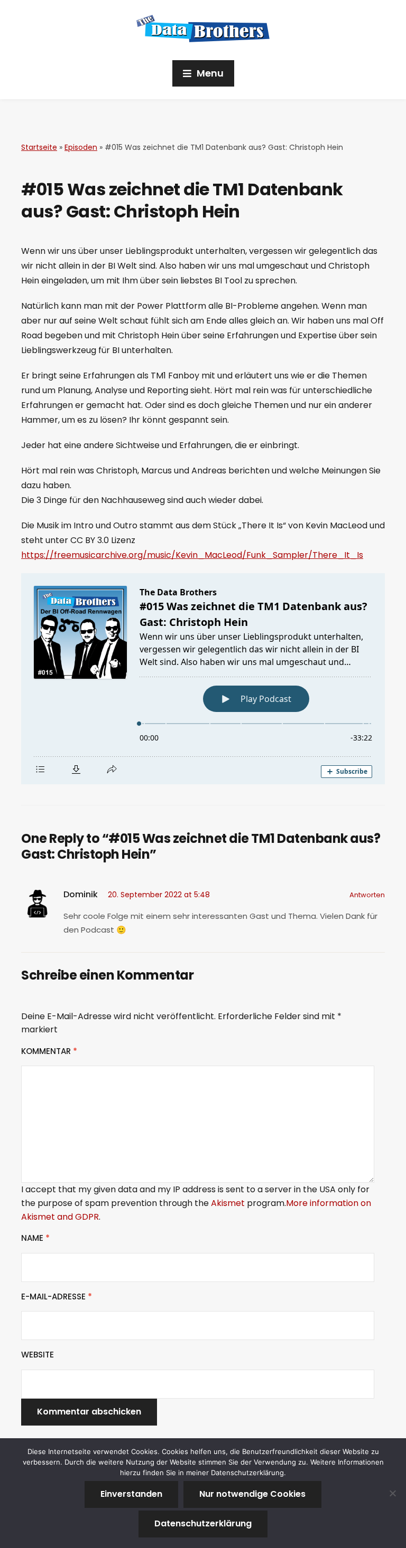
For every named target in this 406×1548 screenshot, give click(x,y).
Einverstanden (131, 1494)
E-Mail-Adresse (56, 1296)
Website (37, 1354)
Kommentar (49, 1051)
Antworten (367, 895)
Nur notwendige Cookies (252, 1494)
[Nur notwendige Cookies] (392, 1493)
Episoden (80, 147)
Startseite (39, 147)
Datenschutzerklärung (203, 1523)
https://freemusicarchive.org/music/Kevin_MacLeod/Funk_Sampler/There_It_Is (192, 555)
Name (35, 1237)
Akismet (228, 1203)
